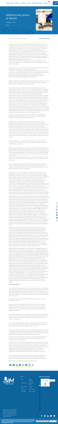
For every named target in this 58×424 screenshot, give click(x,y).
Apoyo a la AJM (32, 391)
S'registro (52, 381)
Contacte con (32, 388)
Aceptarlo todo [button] (53, 421)
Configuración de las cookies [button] (42, 421)
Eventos (29, 3)
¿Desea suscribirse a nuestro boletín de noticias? (40, 399)
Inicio (10, 38)
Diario (13, 38)
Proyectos (46, 3)
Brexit (8, 25)
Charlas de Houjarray (37, 3)
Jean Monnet (24, 386)
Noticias (30, 386)
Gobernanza (24, 383)
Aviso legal (23, 391)
